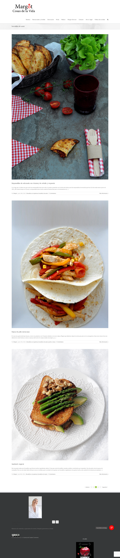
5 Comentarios (52, 193)
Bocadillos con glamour (32, 193)
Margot (15, 193)
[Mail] (57, 521)
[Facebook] (53, 521)
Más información (103, 193)
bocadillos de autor (43, 193)
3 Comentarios (59, 342)
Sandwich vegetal (18, 464)
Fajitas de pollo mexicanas (21, 332)
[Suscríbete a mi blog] (111, 527)
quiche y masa (51, 342)
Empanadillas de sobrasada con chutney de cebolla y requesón (33, 183)
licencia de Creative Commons (31, 537)
